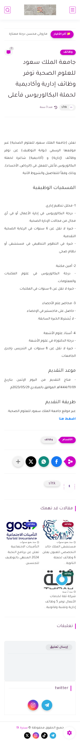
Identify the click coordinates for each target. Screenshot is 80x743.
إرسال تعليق (59, 647)
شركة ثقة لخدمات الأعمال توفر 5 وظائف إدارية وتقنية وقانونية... (60, 602)
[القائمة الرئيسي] (72, 10)
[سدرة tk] (40, 9)
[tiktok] (44, 735)
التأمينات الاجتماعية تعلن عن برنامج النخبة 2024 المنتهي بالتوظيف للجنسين (22, 555)
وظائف (68, 52)
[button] (56, 461)
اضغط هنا (67, 419)
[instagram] (33, 705)
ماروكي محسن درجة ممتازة (28, 34)
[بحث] (7, 10)
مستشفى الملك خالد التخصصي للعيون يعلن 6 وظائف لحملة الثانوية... (59, 555)
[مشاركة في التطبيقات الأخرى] (18, 461)
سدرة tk (22, 728)
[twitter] (27, 735)
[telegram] (47, 705)
